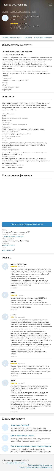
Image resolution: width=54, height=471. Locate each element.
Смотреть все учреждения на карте (27, 224)
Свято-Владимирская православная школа (30, 446)
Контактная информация (44, 37)
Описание (28, 37)
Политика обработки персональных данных (35, 467)
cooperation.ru (7, 250)
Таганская (19, 236)
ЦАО (34, 12)
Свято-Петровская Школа (22, 435)
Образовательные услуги (11, 37)
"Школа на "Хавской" (20, 425)
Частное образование (14, 4)
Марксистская (9, 236)
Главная (5, 12)
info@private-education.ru (16, 463)
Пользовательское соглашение (40, 465)
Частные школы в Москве (20, 12)
